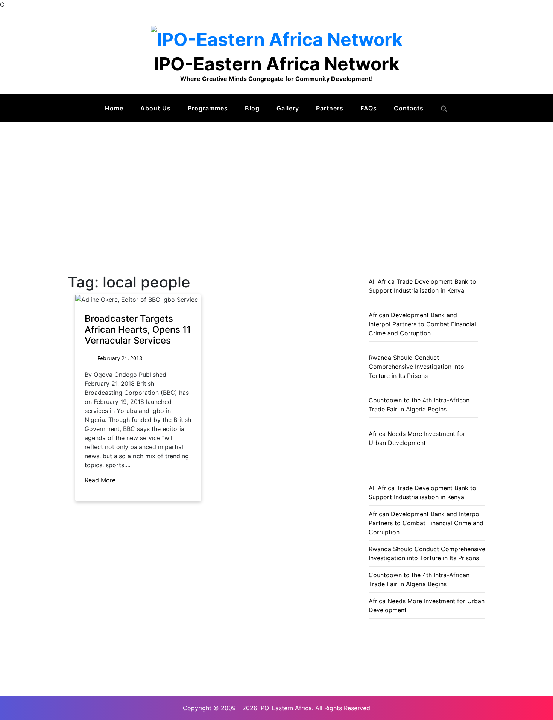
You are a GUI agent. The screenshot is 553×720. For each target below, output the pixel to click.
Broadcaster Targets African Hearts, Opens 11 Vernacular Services (138, 329)
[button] (444, 109)
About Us (155, 108)
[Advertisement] (276, 179)
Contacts (409, 108)
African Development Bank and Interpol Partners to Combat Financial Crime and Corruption (422, 324)
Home (114, 108)
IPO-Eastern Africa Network (277, 64)
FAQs (368, 108)
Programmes (208, 108)
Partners (329, 108)
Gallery (287, 108)
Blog (252, 108)
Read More (101, 480)
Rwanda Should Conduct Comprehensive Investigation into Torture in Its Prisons (416, 366)
